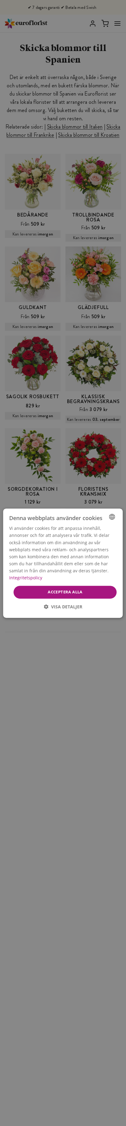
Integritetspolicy (25, 578)
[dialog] (63, 563)
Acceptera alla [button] (65, 592)
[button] (63, 606)
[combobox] (112, 517)
